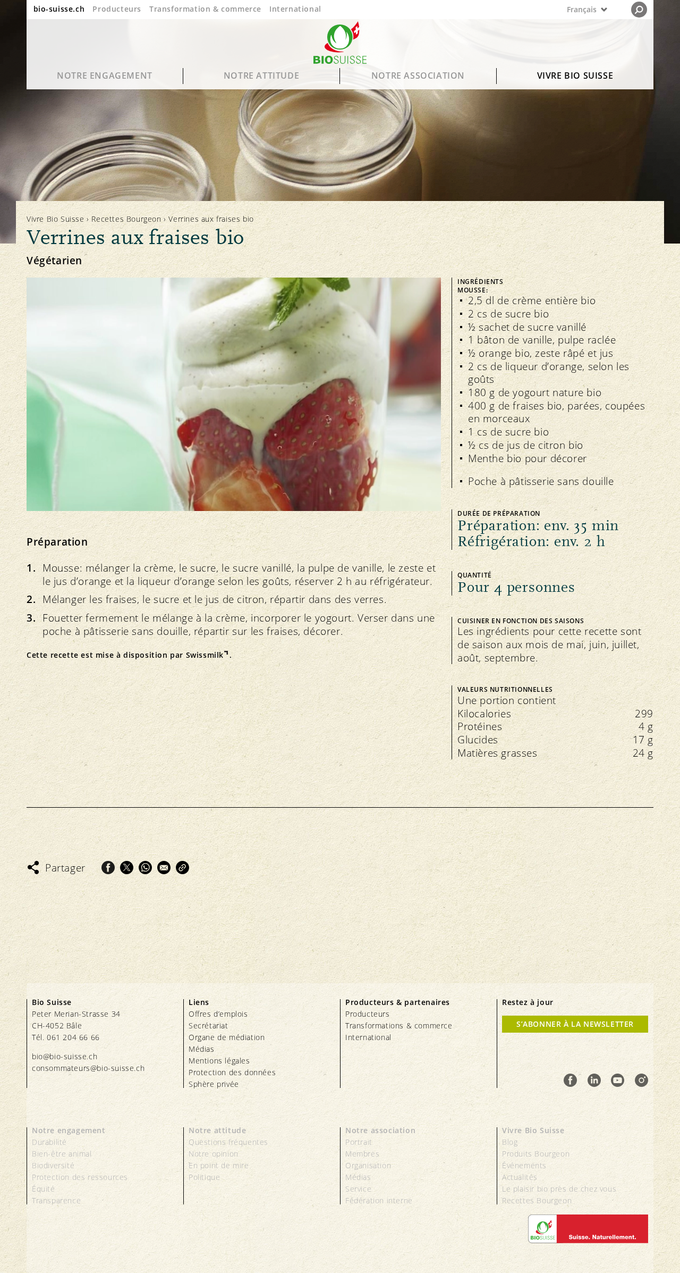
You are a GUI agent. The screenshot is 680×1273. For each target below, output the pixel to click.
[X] (126, 867)
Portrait (358, 1142)
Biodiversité (53, 1165)
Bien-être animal (62, 1154)
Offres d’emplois (218, 1014)
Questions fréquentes (228, 1142)
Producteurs (116, 9)
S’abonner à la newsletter (575, 1024)
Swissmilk (205, 655)
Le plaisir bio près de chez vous (559, 1189)
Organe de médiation (227, 1037)
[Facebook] (108, 867)
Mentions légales (219, 1061)
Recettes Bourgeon (126, 219)
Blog (509, 1142)
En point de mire (219, 1165)
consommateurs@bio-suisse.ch (88, 1068)
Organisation (368, 1165)
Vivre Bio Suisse (575, 75)
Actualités (520, 1177)
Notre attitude (261, 75)
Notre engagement (104, 75)
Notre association (418, 75)
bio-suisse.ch (59, 9)
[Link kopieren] (182, 867)
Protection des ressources (80, 1177)
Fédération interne (379, 1200)
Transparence (56, 1200)
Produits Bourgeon (536, 1154)
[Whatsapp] (145, 867)
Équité (43, 1189)
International (295, 9)
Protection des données (232, 1072)
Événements (524, 1165)
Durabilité (49, 1142)
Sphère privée (214, 1084)
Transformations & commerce (399, 1025)
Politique (204, 1177)
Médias (202, 1049)
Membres (362, 1154)
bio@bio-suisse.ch (64, 1056)
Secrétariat (208, 1025)
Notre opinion (214, 1154)
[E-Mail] (164, 867)
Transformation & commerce (205, 9)
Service (358, 1189)
